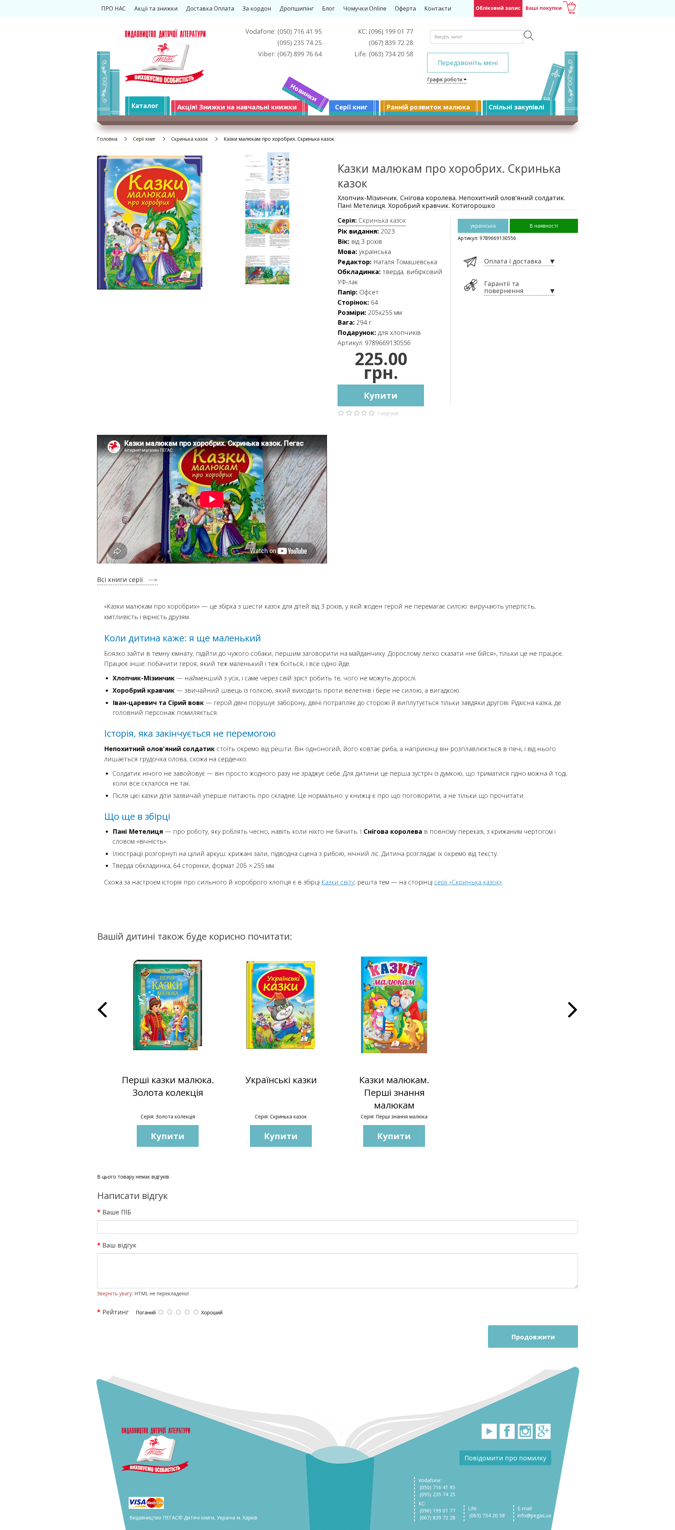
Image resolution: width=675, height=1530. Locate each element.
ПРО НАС (113, 8)
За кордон (257, 8)
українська (483, 225)
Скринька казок (189, 138)
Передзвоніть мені (468, 62)
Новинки (304, 92)
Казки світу (337, 882)
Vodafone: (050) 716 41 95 (436, 1484)
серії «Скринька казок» (468, 882)
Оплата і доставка (512, 261)
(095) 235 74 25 (436, 1494)
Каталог (145, 105)
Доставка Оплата (210, 8)
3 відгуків (388, 413)
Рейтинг (115, 1311)
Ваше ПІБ (116, 1211)
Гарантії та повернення (503, 287)
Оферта (405, 8)
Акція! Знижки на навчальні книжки (237, 107)
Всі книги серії (120, 579)
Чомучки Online (364, 8)
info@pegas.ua (534, 1515)
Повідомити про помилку (505, 1458)
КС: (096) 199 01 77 (436, 1507)
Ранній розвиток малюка (428, 107)
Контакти (437, 8)
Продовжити (533, 1337)
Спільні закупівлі (516, 107)
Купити (381, 395)
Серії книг (351, 107)
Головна (107, 138)
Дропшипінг (296, 8)
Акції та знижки (156, 8)
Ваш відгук (119, 1245)
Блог (328, 8)
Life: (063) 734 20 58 (486, 1512)
